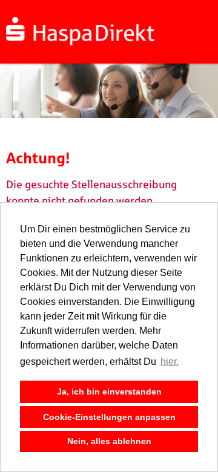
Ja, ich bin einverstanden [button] (109, 391)
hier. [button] (169, 361)
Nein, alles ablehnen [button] (109, 441)
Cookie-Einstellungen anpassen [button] (109, 417)
